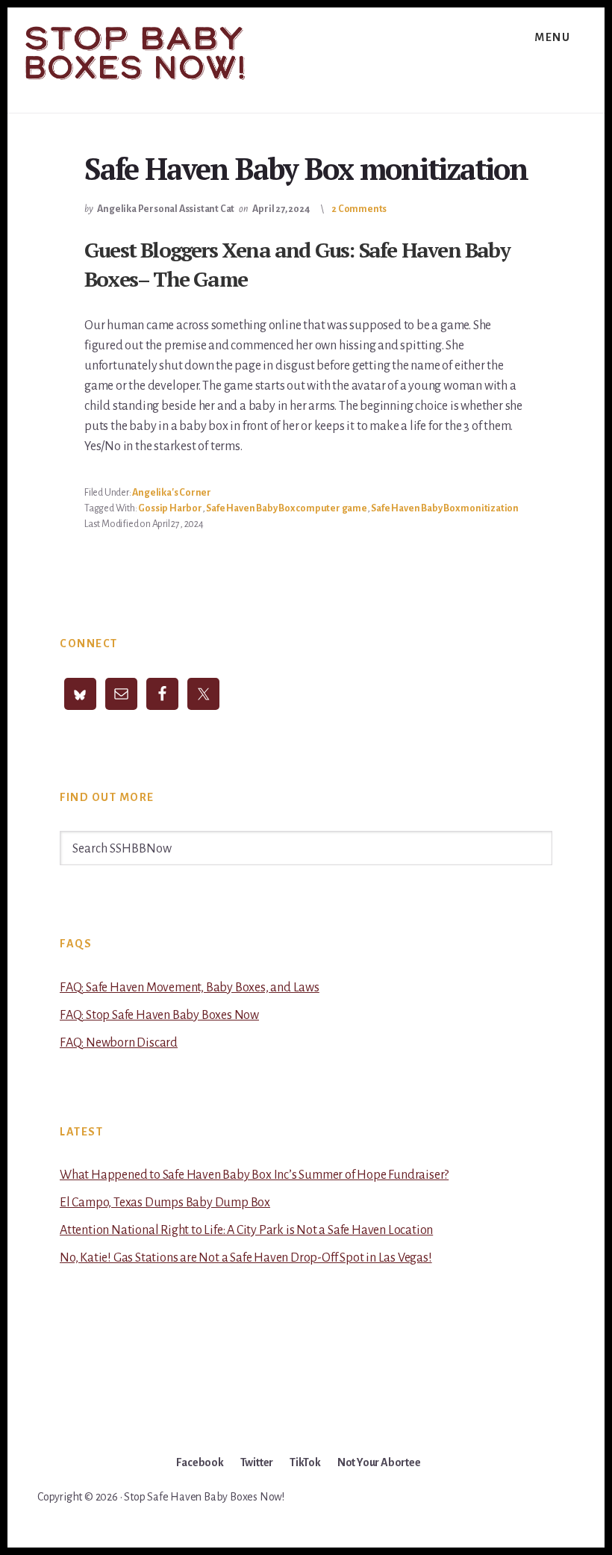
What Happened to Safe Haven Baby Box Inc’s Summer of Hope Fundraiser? (254, 1175)
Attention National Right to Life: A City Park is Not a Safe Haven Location (246, 1230)
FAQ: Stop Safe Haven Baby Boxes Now (159, 1015)
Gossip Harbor (170, 508)
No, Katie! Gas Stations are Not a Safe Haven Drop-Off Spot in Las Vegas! (246, 1258)
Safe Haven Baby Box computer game (286, 508)
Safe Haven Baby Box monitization (445, 508)
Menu (552, 37)
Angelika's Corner (171, 492)
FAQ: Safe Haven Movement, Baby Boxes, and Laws (189, 987)
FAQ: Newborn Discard (119, 1043)
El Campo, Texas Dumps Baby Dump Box (165, 1202)
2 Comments (359, 209)
